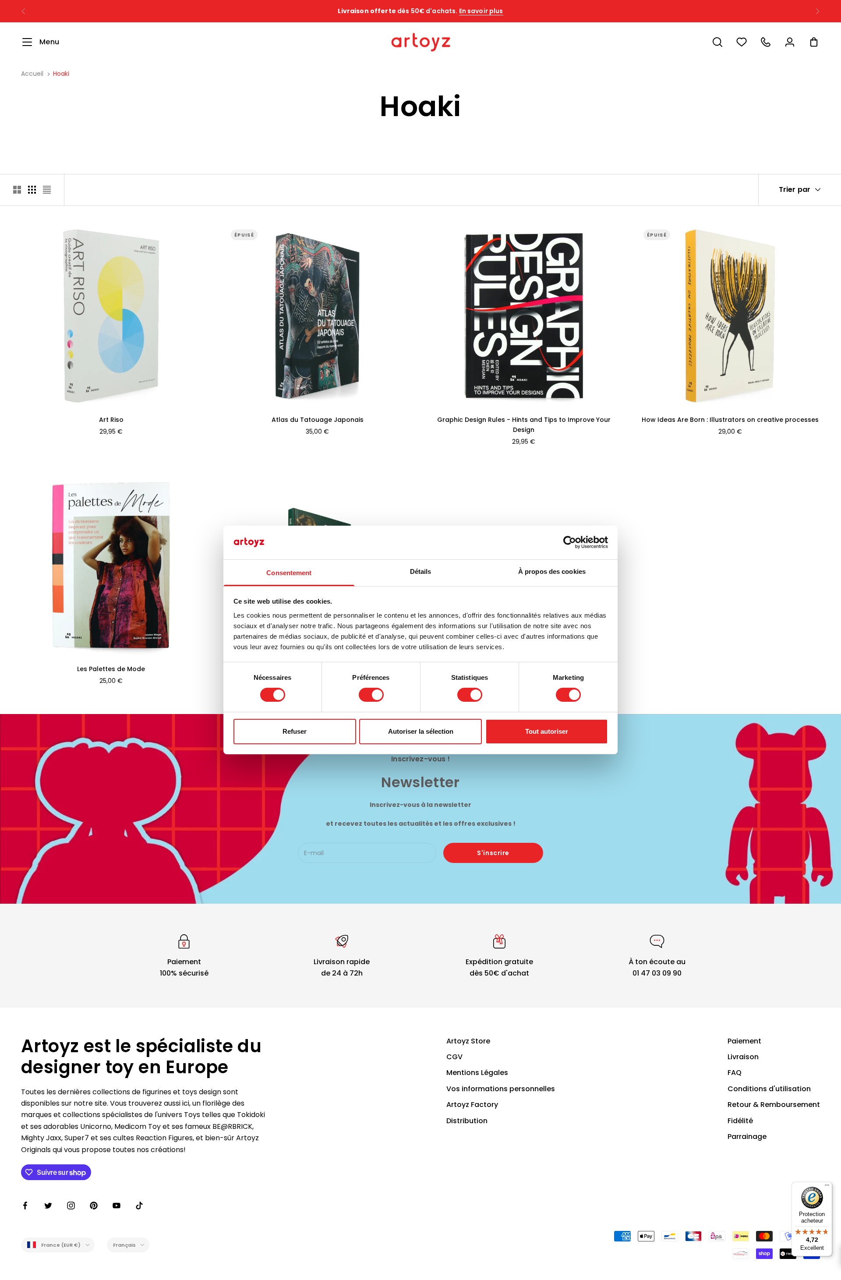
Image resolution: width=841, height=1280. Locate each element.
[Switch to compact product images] (47, 189)
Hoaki (61, 73)
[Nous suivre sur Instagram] (71, 1205)
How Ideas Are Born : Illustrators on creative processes (730, 419)
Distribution (467, 1121)
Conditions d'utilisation (769, 1089)
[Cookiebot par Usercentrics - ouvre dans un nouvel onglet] (569, 542)
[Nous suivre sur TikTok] (139, 1205)
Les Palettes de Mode (111, 669)
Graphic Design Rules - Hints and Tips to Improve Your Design (524, 424)
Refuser (295, 731)
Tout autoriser (546, 731)
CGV (454, 1057)
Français (124, 1244)
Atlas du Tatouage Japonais (318, 419)
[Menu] (827, 1187)
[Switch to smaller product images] (32, 189)
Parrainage (747, 1136)
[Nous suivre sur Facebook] (25, 1205)
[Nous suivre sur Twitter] (48, 1205)
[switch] (371, 695)
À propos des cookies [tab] (552, 571)
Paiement (744, 1041)
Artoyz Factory (472, 1105)
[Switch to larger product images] (17, 189)
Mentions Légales (477, 1073)
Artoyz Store (468, 1041)
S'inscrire (493, 853)
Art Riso (111, 419)
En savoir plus (481, 11)
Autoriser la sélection (420, 731)
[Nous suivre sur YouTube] (116, 1205)
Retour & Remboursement (774, 1105)
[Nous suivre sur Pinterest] (93, 1205)
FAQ (735, 1073)
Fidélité (740, 1121)
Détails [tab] (420, 571)
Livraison (743, 1057)
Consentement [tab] (288, 572)
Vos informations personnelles (500, 1089)
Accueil (32, 73)
